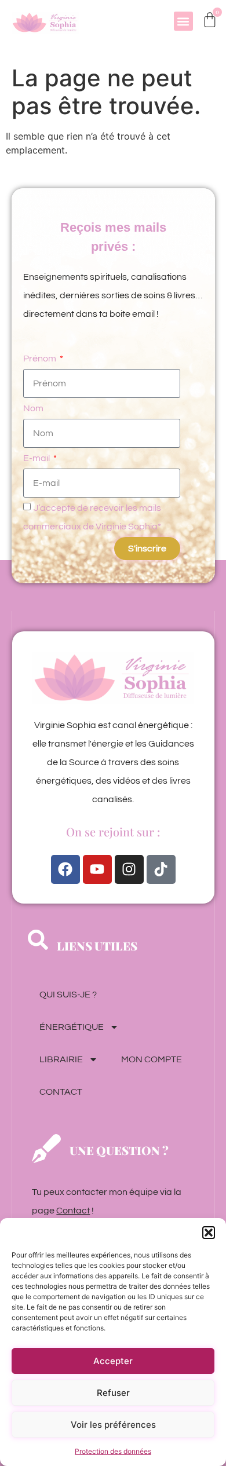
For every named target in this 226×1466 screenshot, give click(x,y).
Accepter (113, 1360)
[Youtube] (97, 869)
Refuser (113, 1392)
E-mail (37, 458)
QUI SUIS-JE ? (68, 994)
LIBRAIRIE (61, 1059)
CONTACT (60, 1091)
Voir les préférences (113, 1424)
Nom (33, 408)
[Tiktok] (161, 869)
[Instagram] (129, 869)
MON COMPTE (151, 1059)
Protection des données (113, 1451)
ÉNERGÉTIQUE (71, 1027)
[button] (208, 1232)
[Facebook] (65, 869)
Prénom (40, 358)
